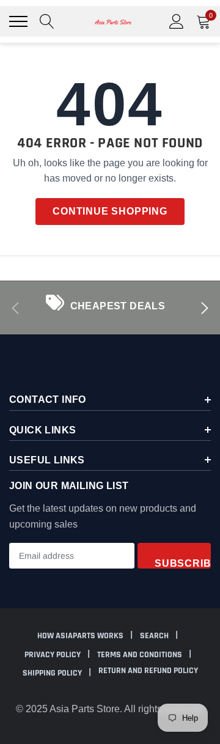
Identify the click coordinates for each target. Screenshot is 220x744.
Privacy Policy (53, 654)
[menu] (18, 21)
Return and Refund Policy (148, 670)
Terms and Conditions (140, 654)
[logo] (113, 21)
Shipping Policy (53, 673)
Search (155, 635)
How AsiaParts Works (81, 635)
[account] (176, 21)
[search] (47, 21)
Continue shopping (110, 211)
